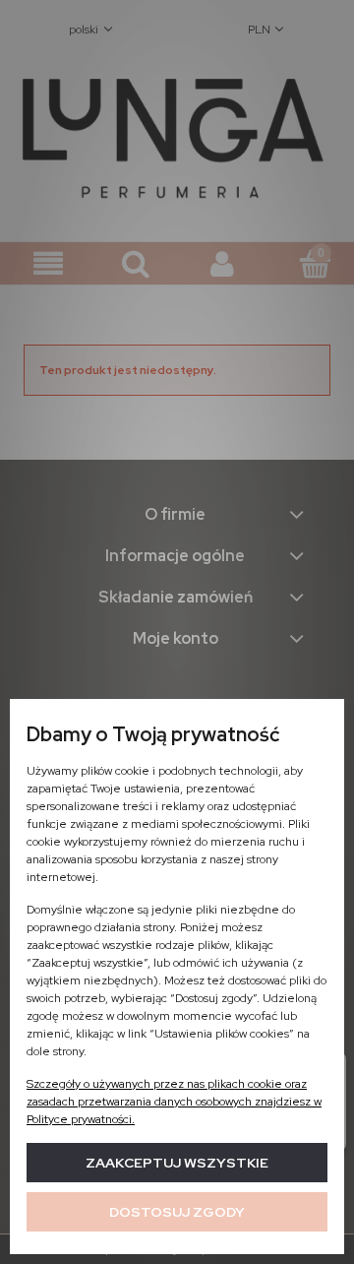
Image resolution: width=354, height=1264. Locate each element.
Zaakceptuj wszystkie (177, 1162)
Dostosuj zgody (177, 1212)
